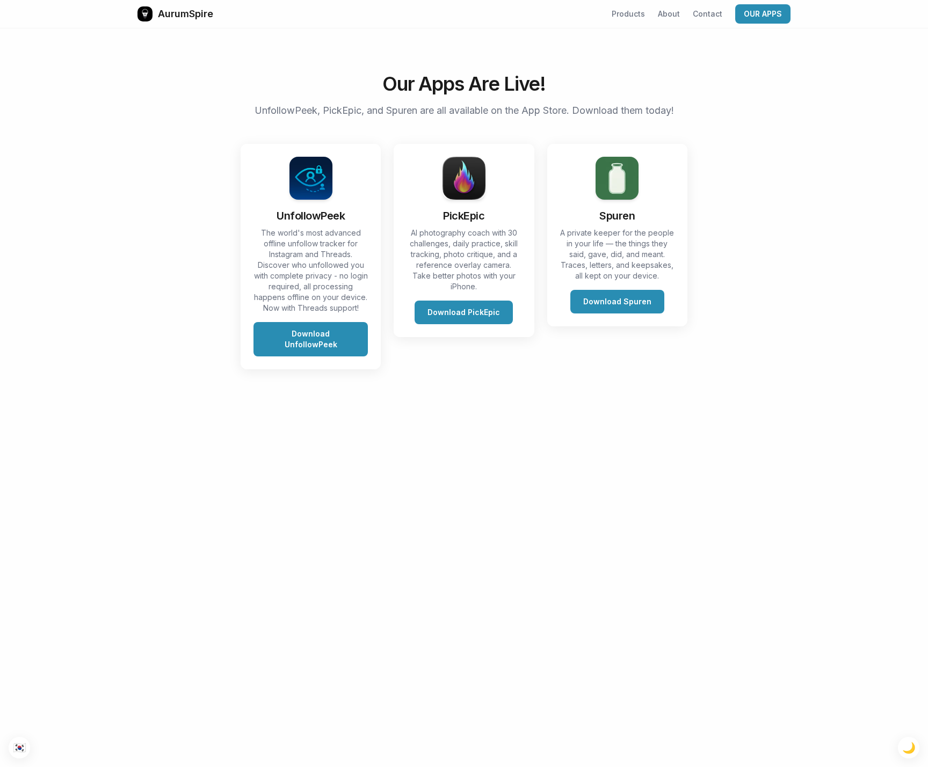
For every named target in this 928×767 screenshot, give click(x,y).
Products (628, 13)
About (669, 13)
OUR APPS (763, 13)
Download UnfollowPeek (311, 339)
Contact (707, 13)
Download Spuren (617, 301)
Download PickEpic (463, 312)
